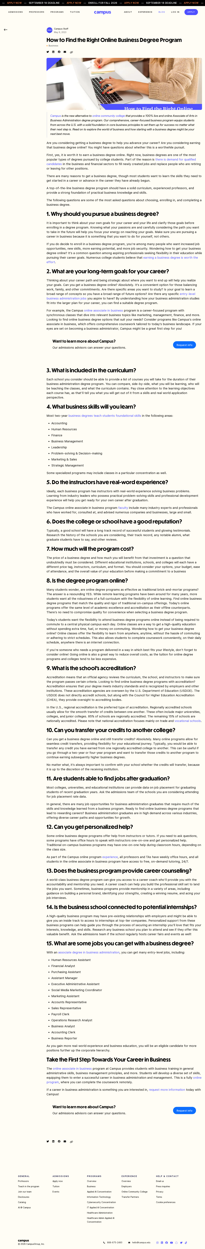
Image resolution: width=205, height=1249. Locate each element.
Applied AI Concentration (99, 1192)
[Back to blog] (5, 29)
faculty (123, 508)
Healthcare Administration (100, 1213)
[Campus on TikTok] (186, 1242)
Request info (184, 345)
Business (91, 1186)
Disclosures (23, 1197)
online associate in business (103, 310)
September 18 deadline (44, 3)
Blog (162, 12)
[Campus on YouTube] (171, 1242)
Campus (102, 13)
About (128, 12)
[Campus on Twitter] (181, 1242)
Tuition (75, 12)
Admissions (15, 12)
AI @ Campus (24, 1207)
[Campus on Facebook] (166, 1242)
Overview (91, 1181)
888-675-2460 (114, 1242)
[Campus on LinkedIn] (162, 1242)
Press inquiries (163, 1186)
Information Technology (99, 1197)
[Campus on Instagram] (157, 1242)
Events (56, 1192)
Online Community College (135, 1192)
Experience (145, 12)
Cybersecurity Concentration (101, 1202)
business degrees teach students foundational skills (104, 415)
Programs (57, 12)
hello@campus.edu (141, 1242)
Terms (159, 1197)
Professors (36, 12)
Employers (127, 1186)
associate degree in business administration (88, 952)
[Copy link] (71, 52)
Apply (191, 12)
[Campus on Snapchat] (176, 1242)
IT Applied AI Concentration (100, 1207)
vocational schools (188, 721)
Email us (160, 1181)
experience (110, 857)
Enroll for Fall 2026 (102, 3)
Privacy (159, 1192)
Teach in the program (28, 1186)
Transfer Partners (130, 1197)
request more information (167, 1089)
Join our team (25, 1192)
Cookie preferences (165, 1202)
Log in (175, 12)
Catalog (22, 1202)
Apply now (58, 1181)
